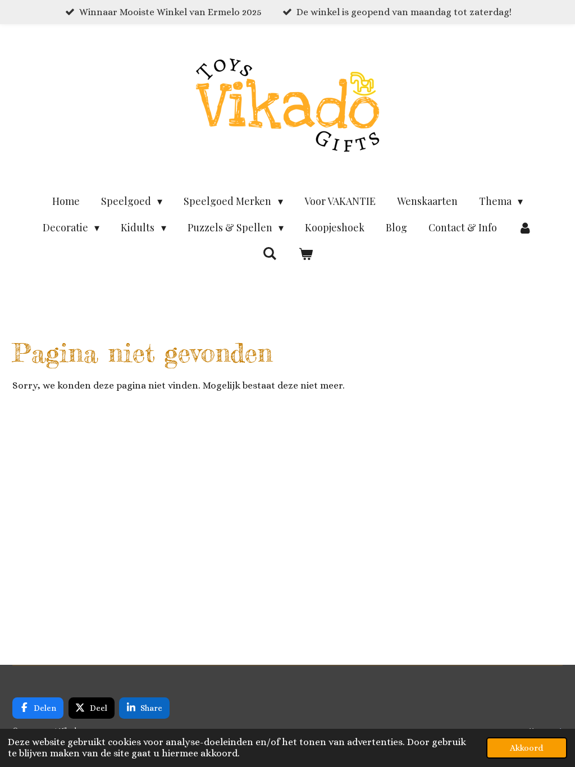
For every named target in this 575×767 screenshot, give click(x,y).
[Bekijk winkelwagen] (305, 254)
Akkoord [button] (527, 748)
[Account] (525, 227)
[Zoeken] (270, 253)
